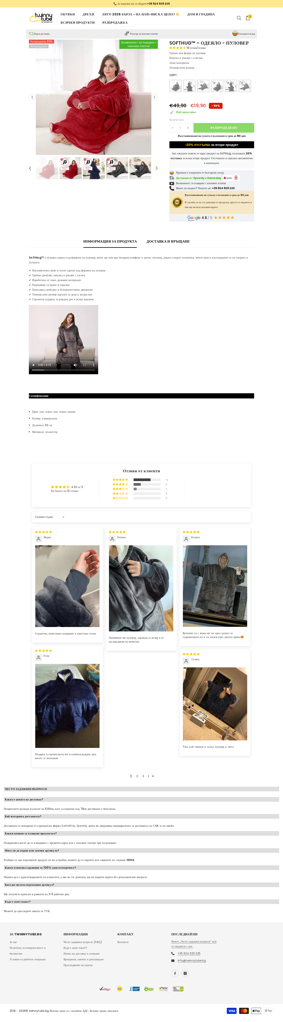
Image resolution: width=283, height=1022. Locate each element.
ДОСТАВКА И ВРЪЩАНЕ (168, 241)
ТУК (47, 911)
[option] (141, 3)
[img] (43, 532)
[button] (32, 97)
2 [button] (137, 776)
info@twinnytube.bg (192, 960)
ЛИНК (130, 860)
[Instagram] (185, 973)
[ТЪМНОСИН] (189, 86)
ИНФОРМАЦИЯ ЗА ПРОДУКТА (110, 241)
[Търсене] (239, 18)
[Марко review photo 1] (67, 586)
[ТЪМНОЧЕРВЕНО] (175, 86)
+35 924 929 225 (189, 953)
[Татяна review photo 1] (215, 704)
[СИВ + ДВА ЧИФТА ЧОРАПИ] (245, 86)
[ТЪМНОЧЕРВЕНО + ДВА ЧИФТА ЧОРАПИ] (217, 86)
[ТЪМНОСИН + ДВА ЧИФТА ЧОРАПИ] (231, 86)
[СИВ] (203, 86)
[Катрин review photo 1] (215, 586)
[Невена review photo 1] (141, 588)
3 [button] (143, 776)
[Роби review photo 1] (67, 706)
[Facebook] (175, 973)
